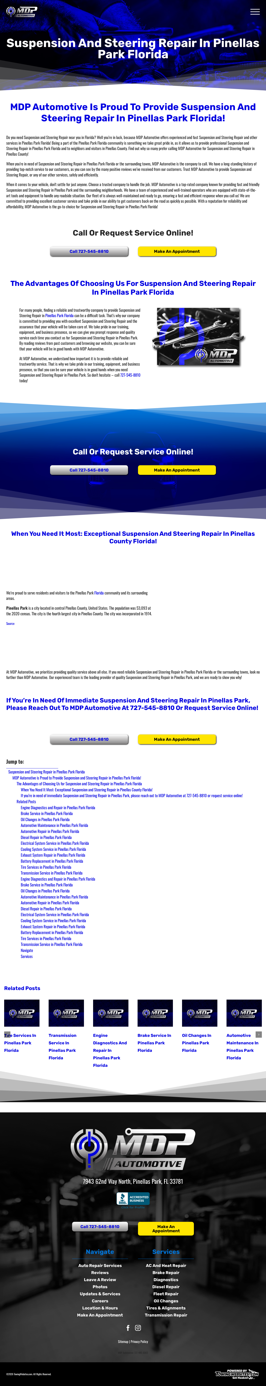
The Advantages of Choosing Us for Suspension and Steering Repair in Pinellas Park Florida (79, 783)
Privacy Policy (139, 1341)
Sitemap (123, 1341)
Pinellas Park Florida (59, 315)
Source (10, 623)
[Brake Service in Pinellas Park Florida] (155, 1013)
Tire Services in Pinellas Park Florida (20, 1043)
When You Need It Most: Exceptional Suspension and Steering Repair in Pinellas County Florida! (87, 789)
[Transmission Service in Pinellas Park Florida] (66, 1013)
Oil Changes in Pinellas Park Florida (196, 1043)
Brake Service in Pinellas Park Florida (154, 1043)
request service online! (221, 708)
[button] (7, 1034)
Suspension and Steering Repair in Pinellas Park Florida (46, 771)
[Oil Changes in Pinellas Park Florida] (199, 1013)
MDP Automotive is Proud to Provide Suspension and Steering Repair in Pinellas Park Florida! (76, 777)
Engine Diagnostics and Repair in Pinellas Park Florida (110, 1050)
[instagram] (138, 1328)
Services (27, 956)
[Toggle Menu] (255, 12)
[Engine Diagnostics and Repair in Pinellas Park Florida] (110, 1013)
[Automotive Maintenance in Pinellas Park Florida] (244, 1013)
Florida (99, 593)
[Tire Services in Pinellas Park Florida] (21, 1013)
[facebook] (128, 1328)
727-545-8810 (130, 375)
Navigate (27, 950)
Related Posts (26, 801)
